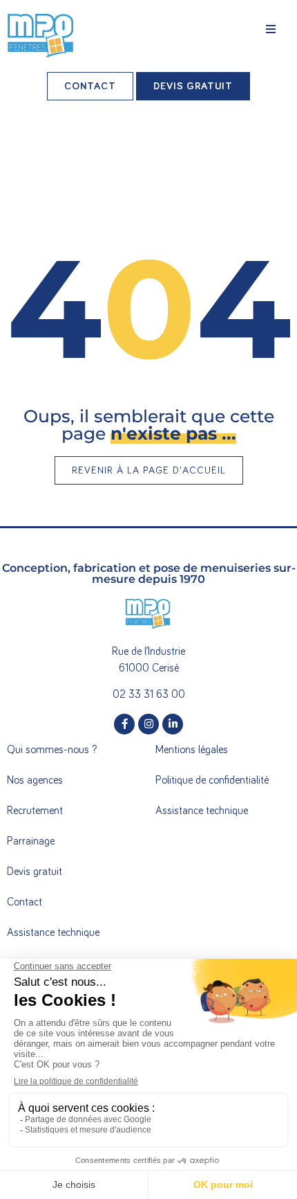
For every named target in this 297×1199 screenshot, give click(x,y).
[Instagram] (148, 724)
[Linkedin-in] (172, 724)
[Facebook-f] (124, 724)
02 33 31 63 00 (149, 694)
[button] (270, 29)
